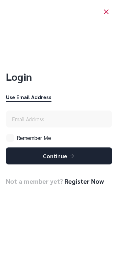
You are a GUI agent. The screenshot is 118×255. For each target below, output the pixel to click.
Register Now (84, 181)
